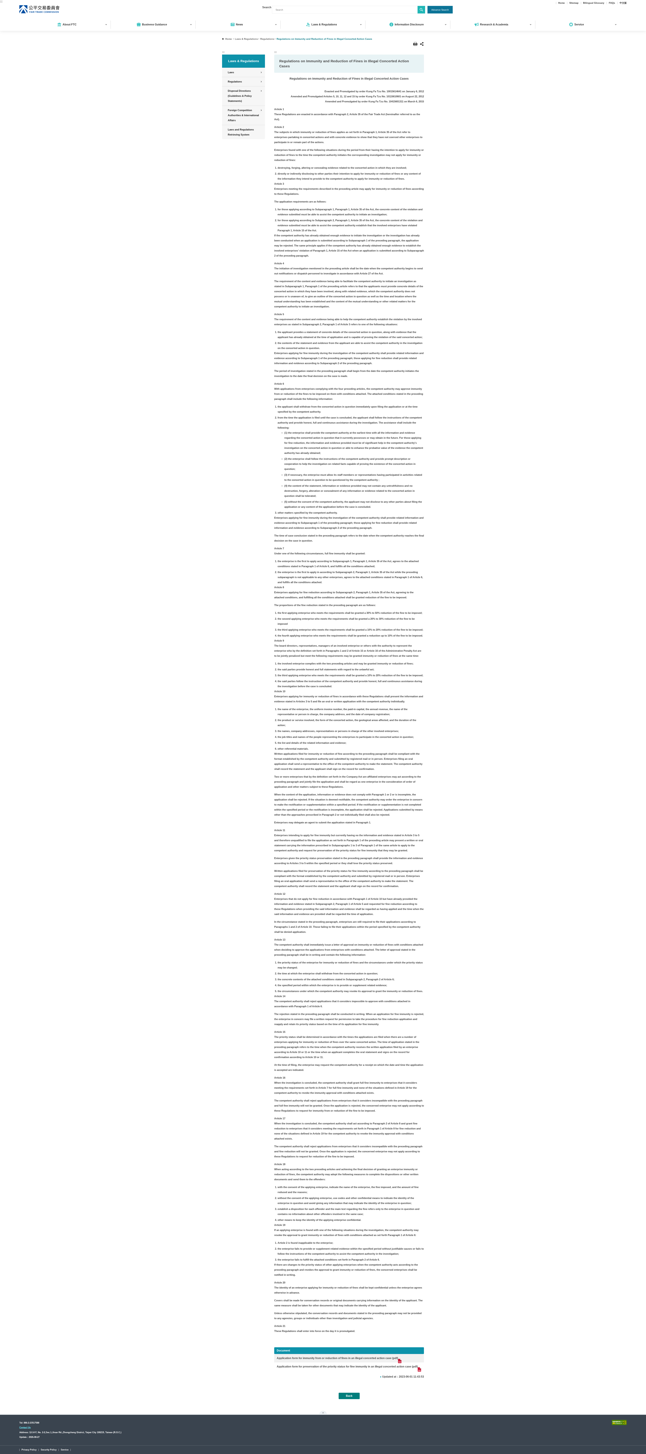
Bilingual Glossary (593, 3)
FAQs (612, 3)
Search (266, 7)
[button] (422, 44)
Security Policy (49, 1450)
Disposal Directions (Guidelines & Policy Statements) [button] (240, 95)
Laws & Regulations (246, 39)
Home (561, 3)
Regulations (267, 39)
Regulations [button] (235, 81)
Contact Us (25, 1427)
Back (349, 1395)
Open (323, 1413)
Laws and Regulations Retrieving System (241, 132)
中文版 (623, 3)
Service (64, 1450)
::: (1, 1)
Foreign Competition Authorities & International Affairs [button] (243, 115)
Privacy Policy (29, 1450)
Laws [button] (231, 72)
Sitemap (574, 3)
